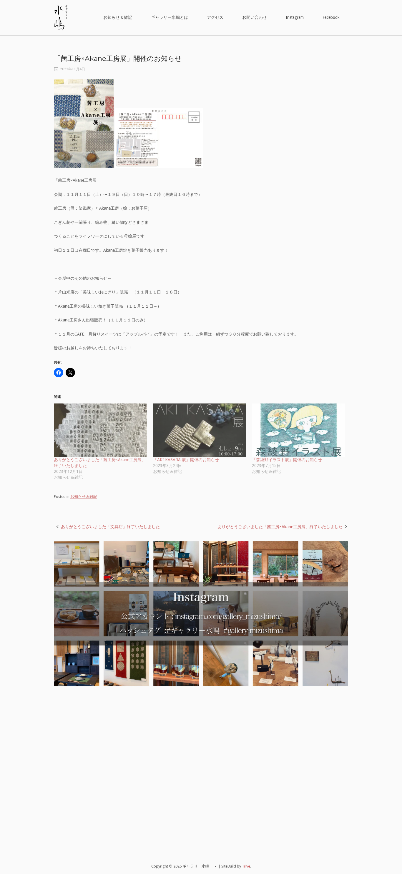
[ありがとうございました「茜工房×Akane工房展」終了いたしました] (100, 430)
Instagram (295, 17)
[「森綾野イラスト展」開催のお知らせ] (298, 430)
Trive (246, 866)
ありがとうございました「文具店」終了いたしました (110, 526)
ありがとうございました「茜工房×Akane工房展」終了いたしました (280, 526)
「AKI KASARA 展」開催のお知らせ (186, 459)
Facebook (331, 17)
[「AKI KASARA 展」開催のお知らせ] (199, 430)
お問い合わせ (254, 17)
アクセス (215, 17)
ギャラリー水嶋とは (169, 17)
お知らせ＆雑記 (117, 17)
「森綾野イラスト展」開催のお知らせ (287, 459)
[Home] (61, 17)
